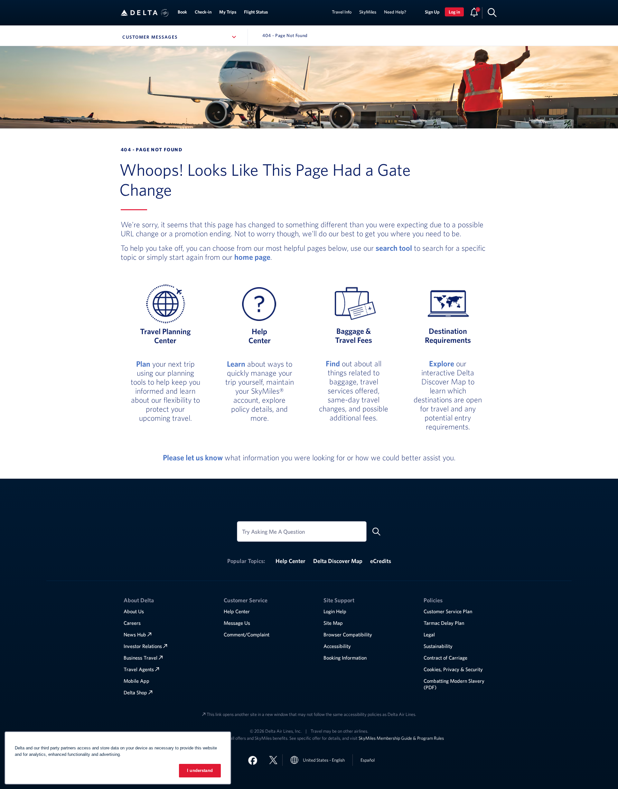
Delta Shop (135, 692)
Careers (132, 623)
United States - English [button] (324, 760)
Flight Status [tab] (256, 11)
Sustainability (438, 646)
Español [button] (367, 760)
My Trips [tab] (227, 11)
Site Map (333, 623)
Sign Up (432, 11)
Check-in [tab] (203, 11)
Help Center (290, 561)
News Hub (135, 634)
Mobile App (136, 681)
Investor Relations (143, 646)
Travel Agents (139, 669)
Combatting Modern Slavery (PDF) (454, 684)
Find (333, 363)
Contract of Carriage (445, 658)
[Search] (492, 12)
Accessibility (337, 646)
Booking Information (345, 658)
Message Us (237, 623)
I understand (200, 770)
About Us (134, 611)
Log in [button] (454, 11)
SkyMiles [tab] (367, 11)
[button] (165, 13)
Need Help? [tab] (395, 11)
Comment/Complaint (246, 634)
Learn (236, 363)
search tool (394, 247)
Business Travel (140, 658)
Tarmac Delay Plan (444, 623)
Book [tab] (182, 11)
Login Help (334, 611)
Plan (143, 363)
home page (252, 256)
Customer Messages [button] (180, 37)
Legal (429, 634)
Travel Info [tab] (341, 11)
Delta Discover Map (337, 561)
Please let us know (193, 457)
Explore (441, 363)
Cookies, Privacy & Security (453, 669)
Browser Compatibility (347, 634)
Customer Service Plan (448, 611)
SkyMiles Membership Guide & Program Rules (401, 738)
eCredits (380, 561)
